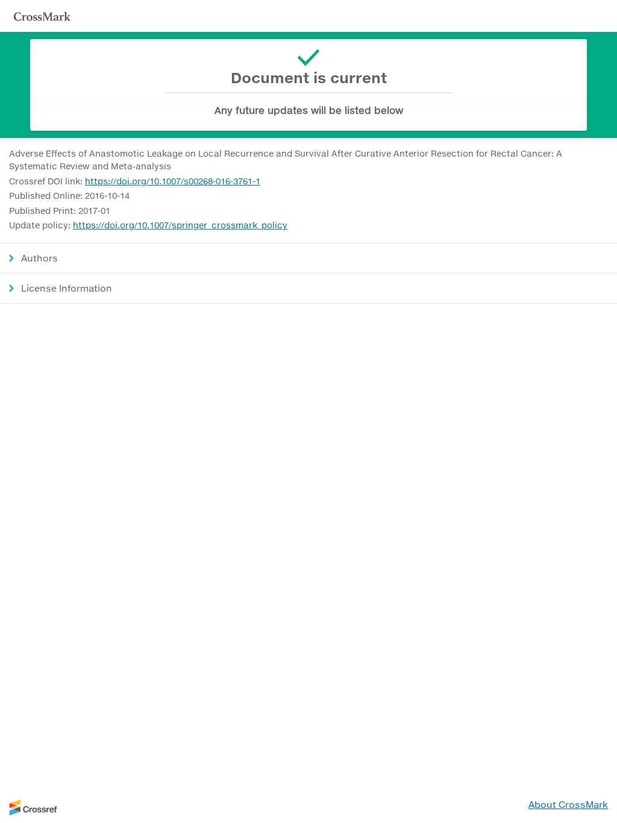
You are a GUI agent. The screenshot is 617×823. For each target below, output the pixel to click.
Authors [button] (39, 257)
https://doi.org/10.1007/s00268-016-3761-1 (172, 181)
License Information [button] (66, 288)
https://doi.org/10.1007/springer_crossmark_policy (180, 225)
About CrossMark (568, 804)
